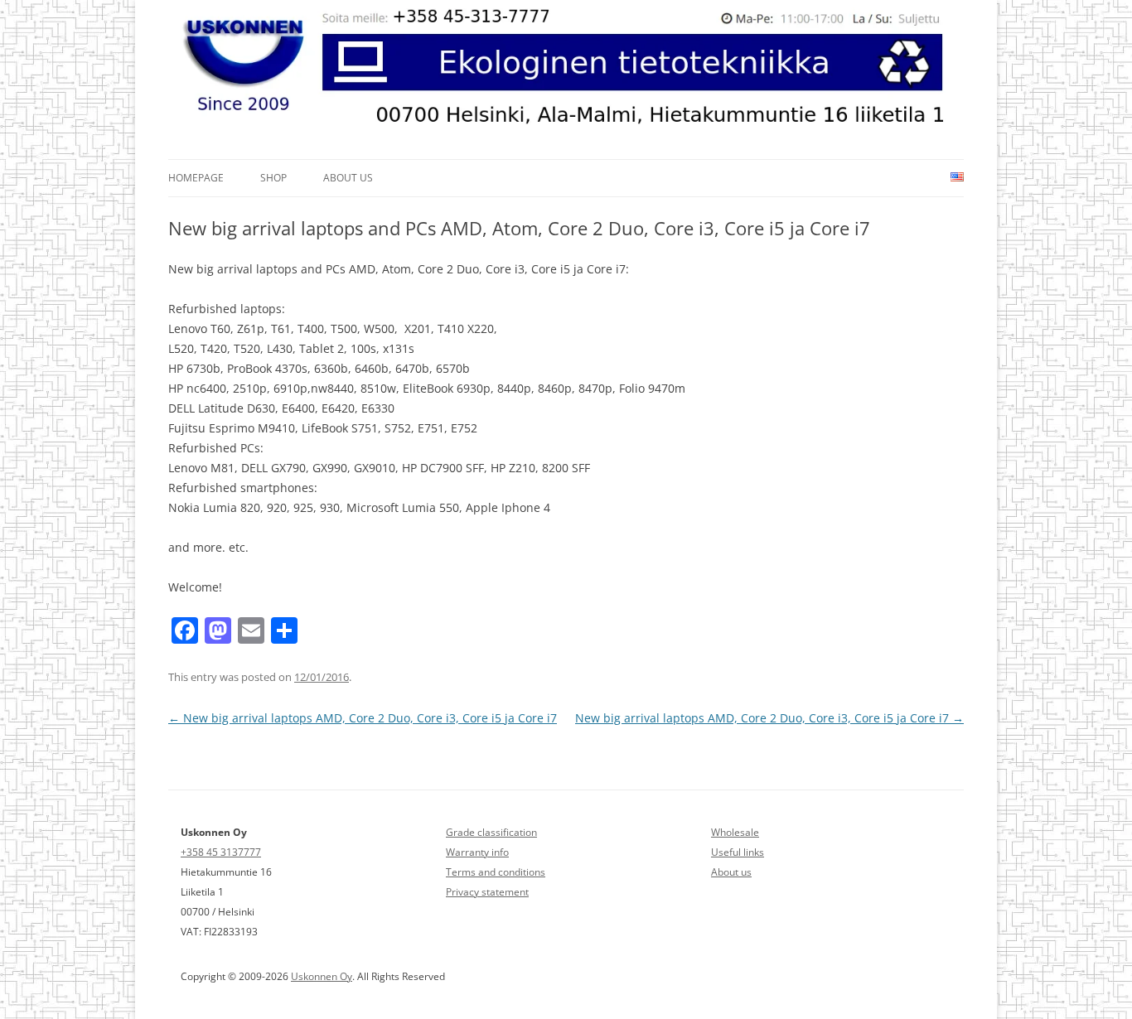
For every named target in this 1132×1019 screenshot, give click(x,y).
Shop (273, 178)
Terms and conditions (495, 872)
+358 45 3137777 (221, 852)
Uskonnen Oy (321, 976)
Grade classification (491, 832)
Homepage (196, 178)
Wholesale (735, 832)
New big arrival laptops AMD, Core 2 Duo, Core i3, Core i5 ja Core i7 (362, 718)
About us (348, 178)
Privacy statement (487, 892)
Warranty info (477, 852)
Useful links (737, 852)
